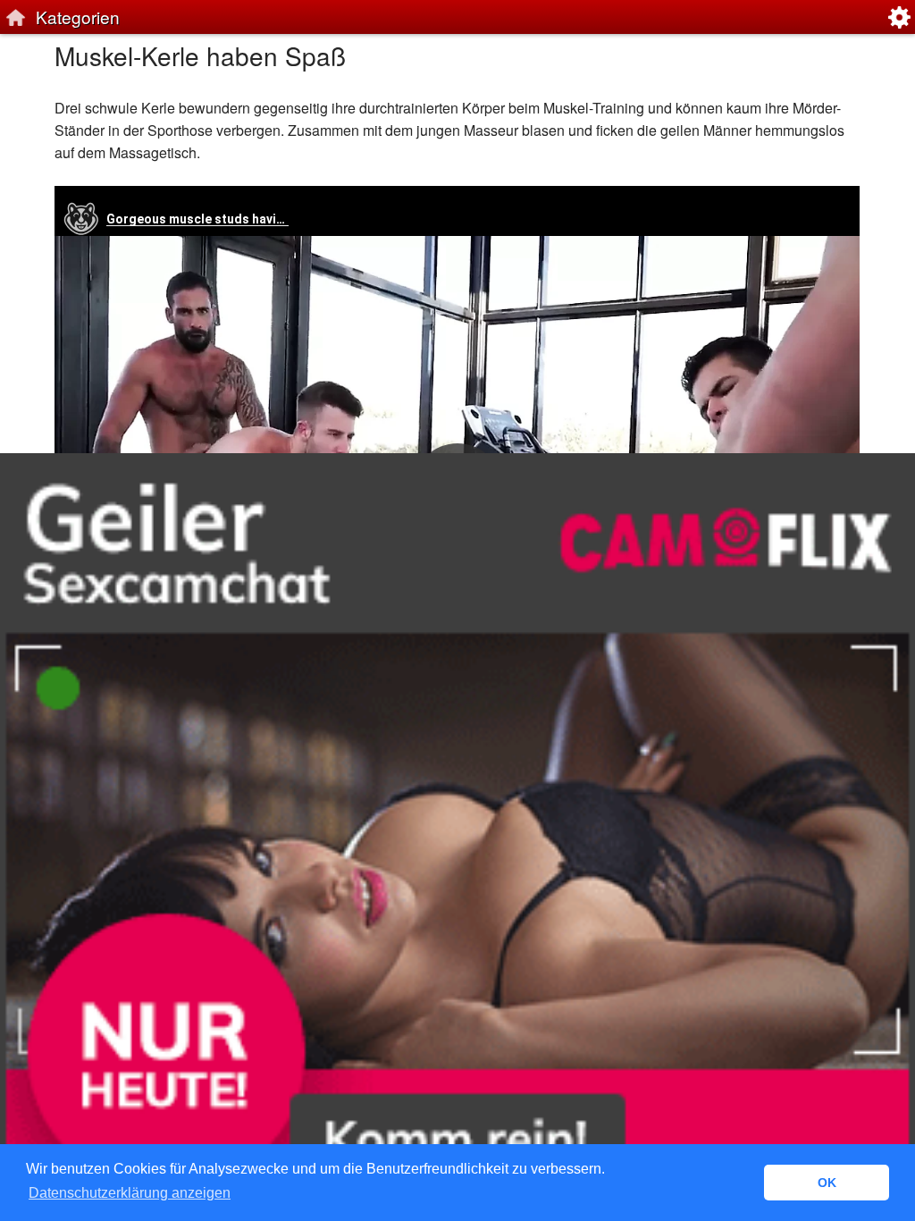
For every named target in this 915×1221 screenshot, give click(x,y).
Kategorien (78, 16)
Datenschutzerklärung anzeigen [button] (130, 1192)
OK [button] (827, 1182)
